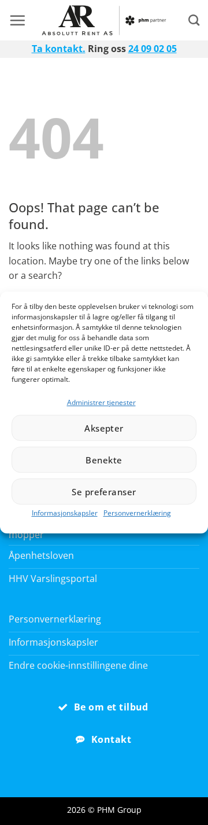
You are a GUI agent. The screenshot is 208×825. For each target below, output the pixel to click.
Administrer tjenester (101, 402)
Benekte (104, 460)
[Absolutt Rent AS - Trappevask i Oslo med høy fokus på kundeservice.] (104, 20)
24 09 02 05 (152, 48)
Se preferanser (104, 492)
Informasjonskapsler (65, 513)
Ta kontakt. (59, 48)
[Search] (193, 20)
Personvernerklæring (137, 513)
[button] (17, 20)
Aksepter (104, 428)
